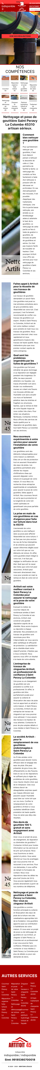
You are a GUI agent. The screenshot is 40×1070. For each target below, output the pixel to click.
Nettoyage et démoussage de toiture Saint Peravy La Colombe (15, 1013)
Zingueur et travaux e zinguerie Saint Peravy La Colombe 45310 (24, 995)
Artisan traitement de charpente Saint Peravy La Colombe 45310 (34, 1009)
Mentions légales (25, 1066)
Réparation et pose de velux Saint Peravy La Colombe (15, 992)
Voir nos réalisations (20, 36)
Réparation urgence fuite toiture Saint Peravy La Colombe (5, 1008)
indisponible (8, 6)
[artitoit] (16, 12)
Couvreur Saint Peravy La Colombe (5, 989)
